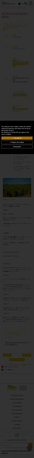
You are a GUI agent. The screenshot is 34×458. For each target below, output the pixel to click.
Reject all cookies (18, 142)
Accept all (17, 138)
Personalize (17, 147)
